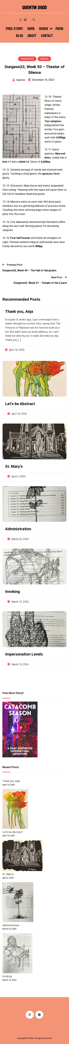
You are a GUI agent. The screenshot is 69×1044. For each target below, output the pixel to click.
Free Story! (14, 29)
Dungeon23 (27, 58)
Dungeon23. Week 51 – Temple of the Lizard (40, 282)
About (32, 36)
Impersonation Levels (24, 654)
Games (44, 58)
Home (31, 29)
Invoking (12, 591)
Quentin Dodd (34, 7)
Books (43, 29)
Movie (59, 29)
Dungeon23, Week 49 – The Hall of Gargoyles (29, 270)
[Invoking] (17, 953)
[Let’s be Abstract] (15, 809)
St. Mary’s (14, 466)
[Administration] (17, 902)
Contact (47, 36)
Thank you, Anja (19, 311)
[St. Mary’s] (22, 856)
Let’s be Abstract (20, 404)
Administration (18, 529)
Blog (19, 36)
